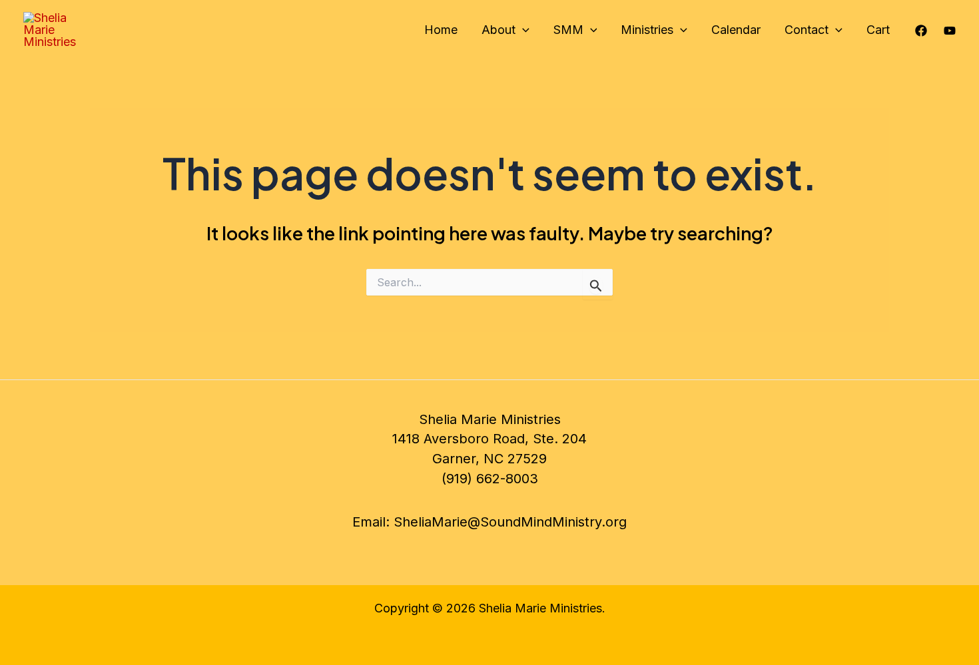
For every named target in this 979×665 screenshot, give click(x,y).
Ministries (647, 30)
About (498, 30)
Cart (878, 30)
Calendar (736, 30)
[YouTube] (950, 31)
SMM (568, 30)
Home (441, 30)
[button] (522, 30)
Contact (806, 30)
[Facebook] (921, 31)
